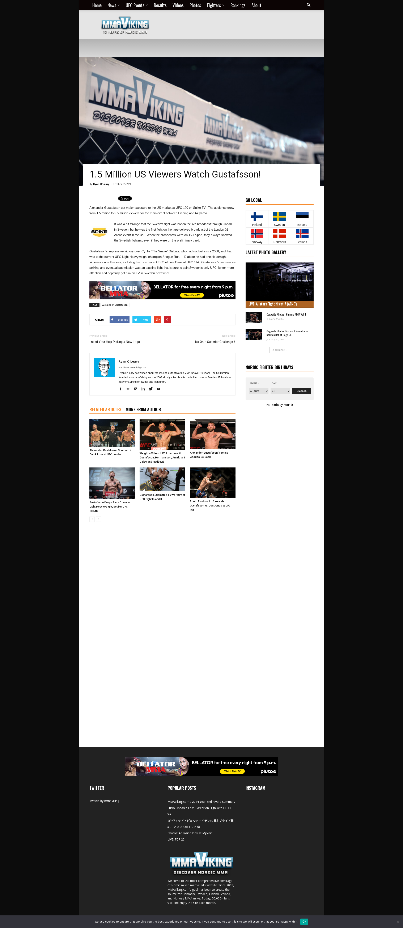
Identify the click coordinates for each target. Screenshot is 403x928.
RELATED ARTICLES (105, 409)
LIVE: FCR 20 (175, 839)
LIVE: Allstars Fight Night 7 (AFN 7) (273, 304)
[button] (309, 5)
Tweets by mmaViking (104, 801)
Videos (178, 5)
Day (274, 383)
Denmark (279, 242)
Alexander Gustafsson (115, 304)
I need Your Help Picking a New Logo (114, 342)
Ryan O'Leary (101, 183)
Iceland (302, 242)
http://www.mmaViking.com (132, 367)
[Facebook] (122, 389)
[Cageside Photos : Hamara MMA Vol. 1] (254, 317)
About (256, 5)
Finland (257, 225)
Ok (304, 921)
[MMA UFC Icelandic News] (302, 233)
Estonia (302, 225)
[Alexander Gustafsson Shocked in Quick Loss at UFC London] (112, 433)
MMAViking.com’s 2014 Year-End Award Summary (201, 802)
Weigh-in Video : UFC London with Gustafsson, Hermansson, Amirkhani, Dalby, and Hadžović (162, 457)
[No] (398, 922)
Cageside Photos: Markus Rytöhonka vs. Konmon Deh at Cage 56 (288, 333)
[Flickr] (129, 389)
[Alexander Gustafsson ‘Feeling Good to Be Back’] (213, 434)
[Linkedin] (144, 389)
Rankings (238, 5)
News (111, 5)
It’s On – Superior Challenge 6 (215, 342)
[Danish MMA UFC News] (279, 233)
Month (254, 383)
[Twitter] (152, 389)
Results (160, 5)
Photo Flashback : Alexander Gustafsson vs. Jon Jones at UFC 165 (210, 505)
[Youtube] (159, 389)
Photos (195, 5)
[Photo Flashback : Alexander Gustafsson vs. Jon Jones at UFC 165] (213, 482)
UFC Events (135, 5)
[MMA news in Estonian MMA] (302, 216)
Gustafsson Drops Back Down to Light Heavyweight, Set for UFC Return (109, 506)
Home (97, 5)
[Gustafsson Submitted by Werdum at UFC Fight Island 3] (162, 479)
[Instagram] (137, 389)
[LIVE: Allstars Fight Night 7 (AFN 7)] (280, 285)
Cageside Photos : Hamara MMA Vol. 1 (286, 314)
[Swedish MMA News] (257, 216)
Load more (278, 350)
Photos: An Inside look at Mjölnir (189, 833)
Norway (257, 242)
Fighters (214, 5)
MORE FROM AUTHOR (143, 409)
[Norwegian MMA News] (257, 233)
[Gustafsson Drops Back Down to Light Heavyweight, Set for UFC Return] (112, 483)
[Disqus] (162, 584)
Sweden (279, 225)
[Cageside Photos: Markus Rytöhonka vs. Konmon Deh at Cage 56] (254, 334)
